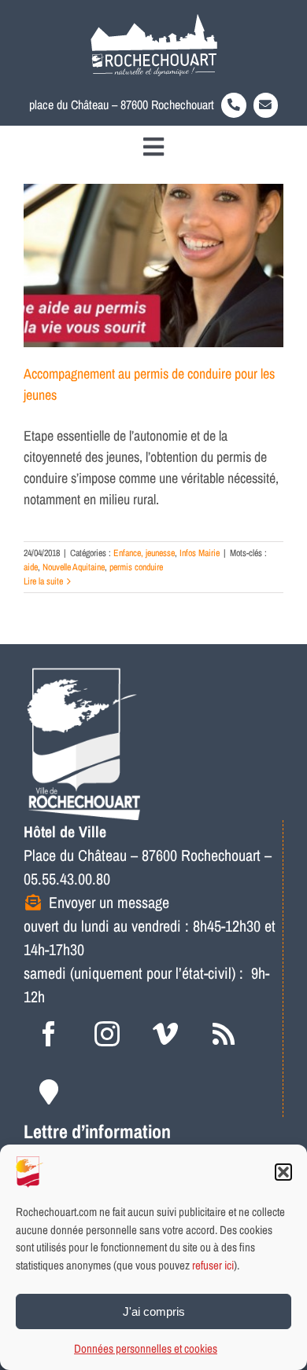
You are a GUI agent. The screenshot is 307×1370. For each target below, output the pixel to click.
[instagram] (107, 1034)
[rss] (223, 1034)
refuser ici (213, 1265)
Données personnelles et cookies (145, 1348)
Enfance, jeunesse (144, 553)
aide (31, 567)
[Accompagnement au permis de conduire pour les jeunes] (153, 265)
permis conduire (136, 567)
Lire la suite (43, 581)
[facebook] (49, 1034)
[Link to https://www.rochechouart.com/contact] (266, 105)
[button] (283, 1172)
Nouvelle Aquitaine (74, 567)
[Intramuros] (49, 1092)
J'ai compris (154, 1311)
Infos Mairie (199, 553)
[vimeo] (165, 1034)
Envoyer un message (109, 902)
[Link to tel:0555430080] (233, 105)
